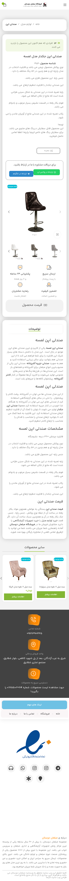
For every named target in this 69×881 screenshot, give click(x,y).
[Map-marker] (40, 779)
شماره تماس (34, 629)
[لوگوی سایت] (34, 5)
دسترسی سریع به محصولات (34, 683)
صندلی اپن (11, 24)
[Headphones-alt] (11, 768)
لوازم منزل (26, 24)
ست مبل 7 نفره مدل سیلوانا (52, 587)
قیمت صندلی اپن (54, 509)
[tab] (34, 329)
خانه (37, 24)
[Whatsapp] (23, 768)
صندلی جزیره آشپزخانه (38, 363)
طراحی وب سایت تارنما (56, 877)
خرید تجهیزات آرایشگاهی (26, 521)
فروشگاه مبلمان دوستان (22, 524)
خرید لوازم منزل (49, 521)
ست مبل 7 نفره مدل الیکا (20, 587)
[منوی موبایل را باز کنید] (65, 5)
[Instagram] (46, 768)
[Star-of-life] (28, 779)
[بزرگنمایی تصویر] (57, 234)
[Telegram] (58, 768)
